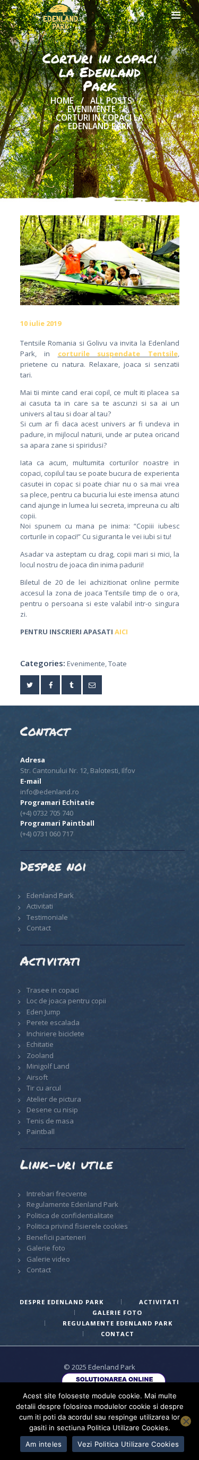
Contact (39, 928)
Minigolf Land (48, 1066)
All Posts (111, 100)
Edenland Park (50, 895)
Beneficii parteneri (56, 1237)
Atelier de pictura (54, 1099)
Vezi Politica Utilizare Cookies (128, 1444)
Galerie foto (46, 1248)
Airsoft (37, 1077)
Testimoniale (47, 917)
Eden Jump (43, 1012)
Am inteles (43, 1444)
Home (62, 101)
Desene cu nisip (52, 1109)
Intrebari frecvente (57, 1193)
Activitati (40, 906)
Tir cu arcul (44, 1088)
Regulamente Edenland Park (72, 1204)
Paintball (41, 1131)
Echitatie (40, 1044)
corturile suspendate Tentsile (118, 353)
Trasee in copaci (53, 990)
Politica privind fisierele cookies (77, 1226)
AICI (121, 631)
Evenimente (91, 109)
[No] (185, 1421)
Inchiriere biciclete (55, 1033)
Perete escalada (53, 1022)
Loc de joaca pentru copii (66, 1000)
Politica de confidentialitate (70, 1215)
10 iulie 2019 (40, 323)
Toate (117, 663)
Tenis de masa (50, 1121)
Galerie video (48, 1259)
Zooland (40, 1055)
